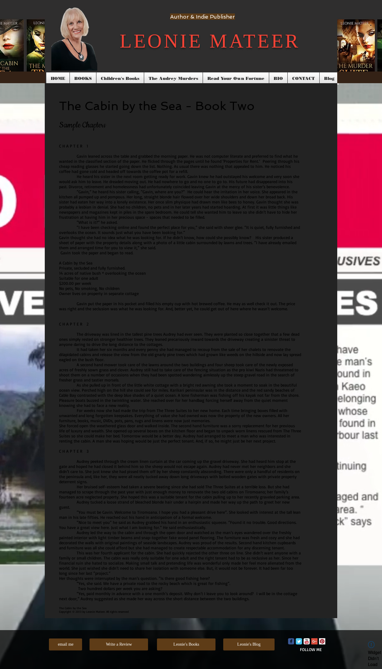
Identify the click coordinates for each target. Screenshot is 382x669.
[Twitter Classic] (299, 641)
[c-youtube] (307, 641)
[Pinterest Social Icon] (322, 641)
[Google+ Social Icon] (314, 641)
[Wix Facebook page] (291, 641)
